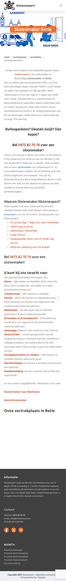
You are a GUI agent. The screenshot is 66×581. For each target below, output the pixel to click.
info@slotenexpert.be (20, 518)
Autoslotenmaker (15, 400)
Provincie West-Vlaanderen (16, 557)
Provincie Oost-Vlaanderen (16, 553)
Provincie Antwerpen (13, 550)
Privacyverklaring (28, 577)
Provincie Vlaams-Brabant (15, 560)
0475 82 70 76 (29, 145)
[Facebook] (6, 530)
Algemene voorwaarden (46, 575)
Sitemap (41, 577)
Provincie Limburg (12, 563)
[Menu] (61, 5)
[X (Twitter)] (13, 530)
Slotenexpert (22, 74)
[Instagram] (20, 530)
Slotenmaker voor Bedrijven (22, 391)
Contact (9, 509)
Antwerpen (10, 214)
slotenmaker (24, 167)
